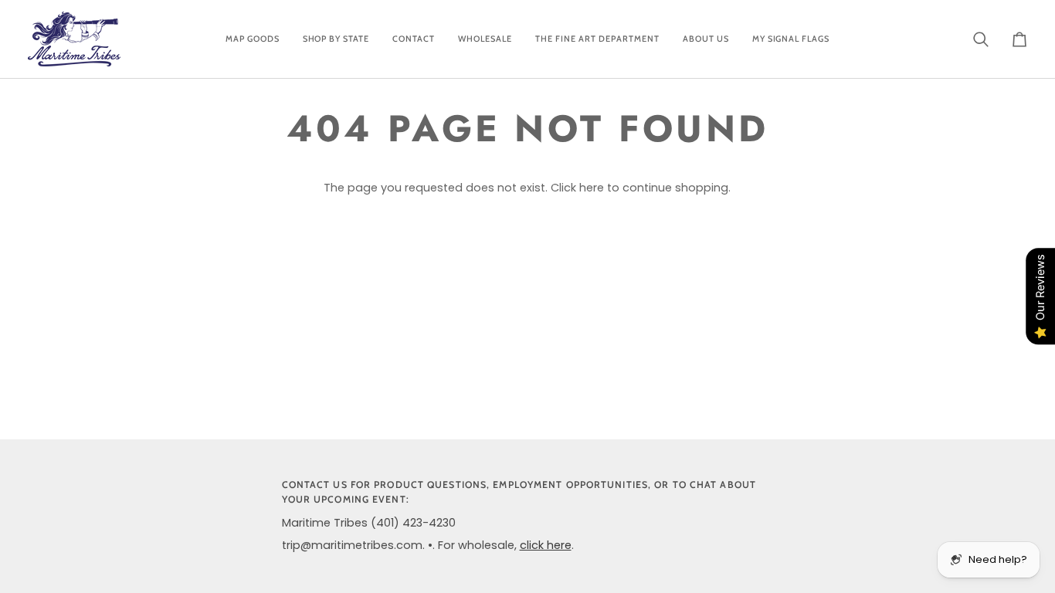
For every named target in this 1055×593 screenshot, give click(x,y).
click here (546, 545)
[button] (252, 39)
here (591, 187)
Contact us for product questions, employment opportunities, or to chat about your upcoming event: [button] (519, 492)
